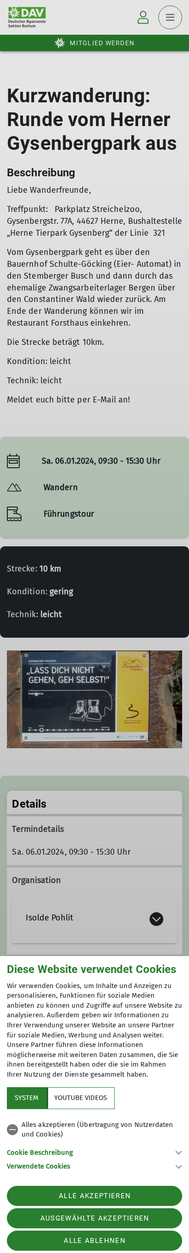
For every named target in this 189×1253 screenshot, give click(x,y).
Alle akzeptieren (95, 1196)
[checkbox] (94, 1129)
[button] (94, 1152)
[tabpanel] (94, 1144)
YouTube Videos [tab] (80, 1098)
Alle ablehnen (94, 1241)
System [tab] (27, 1098)
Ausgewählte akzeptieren (95, 1218)
